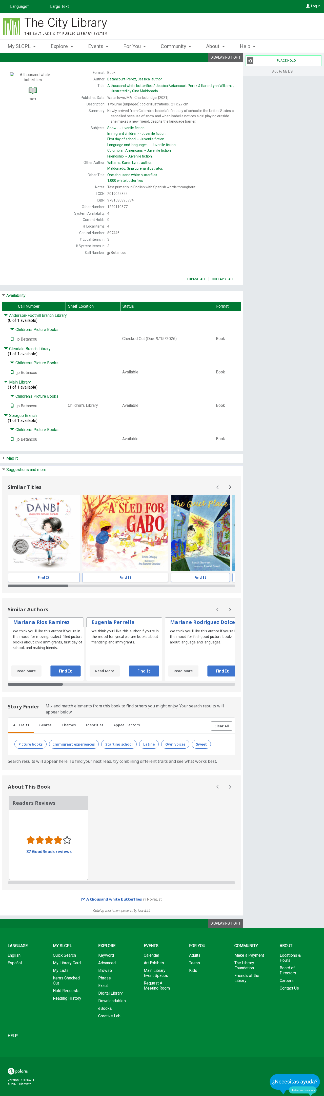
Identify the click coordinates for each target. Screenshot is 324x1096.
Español (15, 962)
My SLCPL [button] (20, 46)
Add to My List (282, 71)
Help (13, 1035)
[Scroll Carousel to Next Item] (230, 487)
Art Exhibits (154, 962)
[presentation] (44, 533)
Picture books (30, 744)
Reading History (67, 998)
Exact (103, 985)
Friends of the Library (246, 978)
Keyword (106, 955)
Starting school (119, 744)
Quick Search (64, 955)
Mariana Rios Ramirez (41, 622)
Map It (12, 458)
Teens (194, 962)
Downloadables (112, 1000)
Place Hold (286, 60)
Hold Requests (66, 990)
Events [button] (96, 46)
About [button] (213, 46)
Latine (149, 744)
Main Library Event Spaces (156, 973)
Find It (44, 577)
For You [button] (132, 46)
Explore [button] (60, 46)
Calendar (151, 955)
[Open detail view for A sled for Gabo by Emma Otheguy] (125, 533)
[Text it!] (12, 339)
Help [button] (246, 46)
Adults (194, 955)
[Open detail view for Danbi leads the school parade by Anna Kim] (44, 533)
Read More (26, 670)
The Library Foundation (244, 965)
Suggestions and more (26, 469)
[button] (221, 726)
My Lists (61, 970)
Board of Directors (288, 970)
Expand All (196, 279)
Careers (287, 980)
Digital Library (110, 993)
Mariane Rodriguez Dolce (202, 622)
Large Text (59, 6)
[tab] (21, 725)
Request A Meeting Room (157, 986)
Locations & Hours (290, 958)
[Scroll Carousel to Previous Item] (217, 487)
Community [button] (174, 46)
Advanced (107, 962)
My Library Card (67, 962)
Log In (315, 6)
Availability (16, 295)
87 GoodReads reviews (49, 851)
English (14, 955)
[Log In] (308, 6)
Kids (193, 970)
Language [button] (18, 945)
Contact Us (289, 988)
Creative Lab (109, 1016)
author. (135, 79)
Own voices (175, 744)
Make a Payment (249, 955)
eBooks (105, 1008)
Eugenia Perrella (113, 622)
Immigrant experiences (74, 744)
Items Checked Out (66, 981)
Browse (105, 970)
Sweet (201, 744)
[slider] (121, 586)
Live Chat (295, 1084)
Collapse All (223, 279)
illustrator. (135, 168)
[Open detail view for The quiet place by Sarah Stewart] (200, 533)
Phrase (104, 978)
